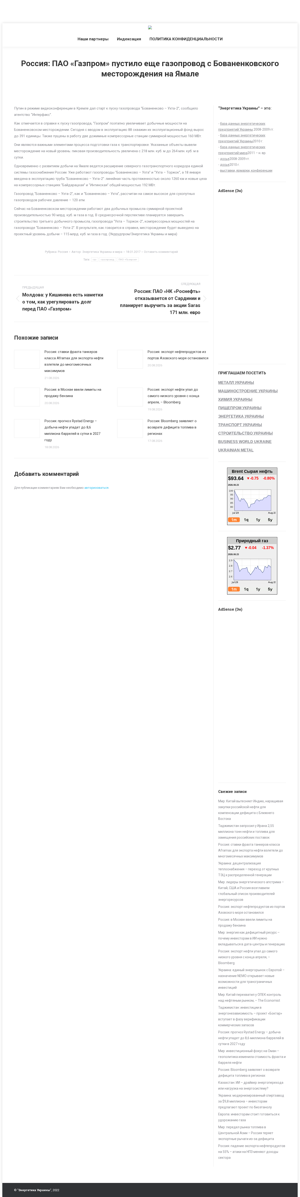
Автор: (96, 252)
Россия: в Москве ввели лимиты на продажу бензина (73, 392)
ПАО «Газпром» (128, 259)
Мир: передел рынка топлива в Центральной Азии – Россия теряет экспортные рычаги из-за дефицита (246, 1133)
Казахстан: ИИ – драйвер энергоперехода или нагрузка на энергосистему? (250, 1085)
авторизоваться (96, 487)
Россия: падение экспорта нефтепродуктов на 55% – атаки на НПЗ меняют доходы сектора (251, 1151)
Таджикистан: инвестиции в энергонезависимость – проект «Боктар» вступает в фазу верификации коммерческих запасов (250, 1016)
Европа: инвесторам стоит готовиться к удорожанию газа (249, 1117)
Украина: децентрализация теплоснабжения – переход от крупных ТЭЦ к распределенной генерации (248, 869)
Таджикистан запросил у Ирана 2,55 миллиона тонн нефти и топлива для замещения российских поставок (246, 831)
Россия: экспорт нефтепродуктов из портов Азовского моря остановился (178, 355)
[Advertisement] (85, 10)
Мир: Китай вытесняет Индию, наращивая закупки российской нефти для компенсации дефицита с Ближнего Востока (250, 810)
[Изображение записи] (27, 359)
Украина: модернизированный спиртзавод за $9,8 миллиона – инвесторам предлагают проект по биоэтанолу (251, 1101)
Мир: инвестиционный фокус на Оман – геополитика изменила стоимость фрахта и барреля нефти (252, 1056)
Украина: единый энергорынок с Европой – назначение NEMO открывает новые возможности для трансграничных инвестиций (251, 978)
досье (224, 159)
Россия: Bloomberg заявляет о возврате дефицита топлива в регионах (172, 427)
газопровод (107, 259)
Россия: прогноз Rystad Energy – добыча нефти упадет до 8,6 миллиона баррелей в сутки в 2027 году (72, 430)
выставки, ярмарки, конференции (246, 170)
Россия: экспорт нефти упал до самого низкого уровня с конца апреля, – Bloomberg (173, 395)
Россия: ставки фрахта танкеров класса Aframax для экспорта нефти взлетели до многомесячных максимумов (74, 361)
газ (95, 259)
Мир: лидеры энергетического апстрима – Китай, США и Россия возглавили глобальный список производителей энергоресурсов (251, 891)
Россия (63, 252)
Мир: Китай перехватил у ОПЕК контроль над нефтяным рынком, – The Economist (249, 997)
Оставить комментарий (161, 252)
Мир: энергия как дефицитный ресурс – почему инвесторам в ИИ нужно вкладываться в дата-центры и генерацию (251, 938)
